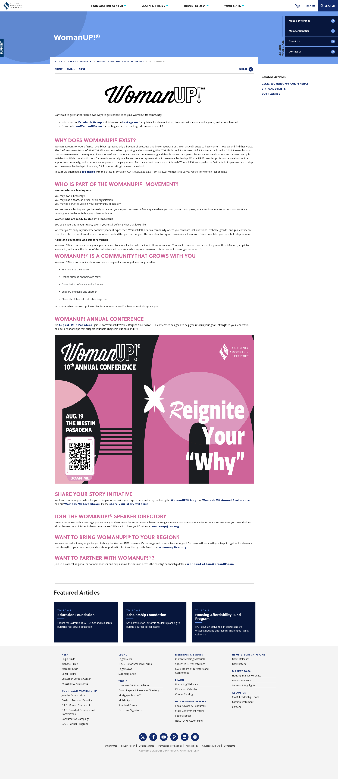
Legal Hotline (69, 673)
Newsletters (239, 664)
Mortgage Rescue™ (129, 695)
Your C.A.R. (232, 5)
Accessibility (192, 745)
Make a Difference (299, 21)
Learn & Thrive (153, 5)
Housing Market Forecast (246, 675)
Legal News (125, 659)
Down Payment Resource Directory (138, 690)
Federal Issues (183, 715)
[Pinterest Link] (174, 736)
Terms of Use (110, 745)
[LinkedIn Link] (185, 736)
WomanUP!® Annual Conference (226, 500)
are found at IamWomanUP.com (210, 564)
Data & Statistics (241, 680)
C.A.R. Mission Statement (76, 705)
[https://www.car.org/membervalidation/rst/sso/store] (297, 6)
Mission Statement (243, 702)
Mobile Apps (125, 700)
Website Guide (70, 664)
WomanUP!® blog (183, 500)
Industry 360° (195, 5)
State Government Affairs (189, 710)
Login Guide (68, 659)
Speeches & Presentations (190, 664)
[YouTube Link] (164, 736)
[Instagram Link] (195, 736)
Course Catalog (184, 694)
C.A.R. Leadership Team (245, 697)
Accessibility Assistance (75, 683)
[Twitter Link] (143, 736)
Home (58, 61)
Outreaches (271, 93)
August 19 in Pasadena (76, 325)
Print (59, 69)
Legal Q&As (125, 668)
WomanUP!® (157, 61)
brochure (88, 171)
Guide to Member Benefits (77, 700)
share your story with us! (128, 504)
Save (82, 69)
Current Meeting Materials (190, 659)
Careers (236, 707)
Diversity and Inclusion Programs (120, 61)
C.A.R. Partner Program (75, 723)
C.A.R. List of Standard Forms (135, 664)
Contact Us (295, 51)
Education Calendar (186, 689)
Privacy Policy (128, 745)
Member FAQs (70, 668)
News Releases (240, 659)
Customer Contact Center (76, 678)
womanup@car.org (165, 526)
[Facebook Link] (153, 736)
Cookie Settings (146, 745)
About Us (294, 41)
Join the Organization (74, 695)
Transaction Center (106, 5)
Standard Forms (127, 705)
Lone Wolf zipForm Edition (133, 685)
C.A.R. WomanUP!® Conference (285, 83)
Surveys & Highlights (243, 685)
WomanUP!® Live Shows (82, 504)
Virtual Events (274, 88)
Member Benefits (299, 31)
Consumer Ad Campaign (75, 719)
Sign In (310, 5)
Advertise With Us (211, 745)
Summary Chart (127, 673)
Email (71, 69)
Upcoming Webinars (186, 684)
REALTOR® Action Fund (189, 720)
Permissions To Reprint (169, 745)
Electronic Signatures (130, 710)
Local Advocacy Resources (190, 705)
